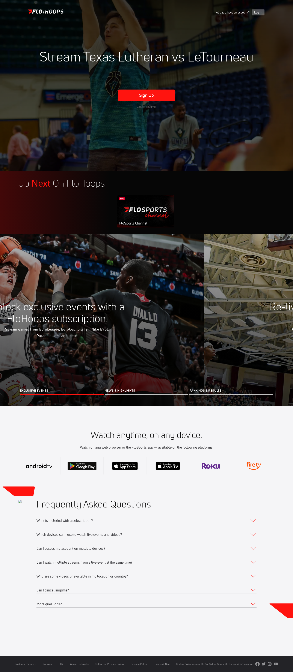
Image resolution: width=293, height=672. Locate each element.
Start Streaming (146, 216)
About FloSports (79, 664)
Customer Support (25, 664)
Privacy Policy (139, 664)
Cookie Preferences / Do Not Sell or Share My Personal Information (214, 664)
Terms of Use (161, 664)
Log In (258, 12)
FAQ (61, 664)
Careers (47, 664)
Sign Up (146, 95)
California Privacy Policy (109, 664)
